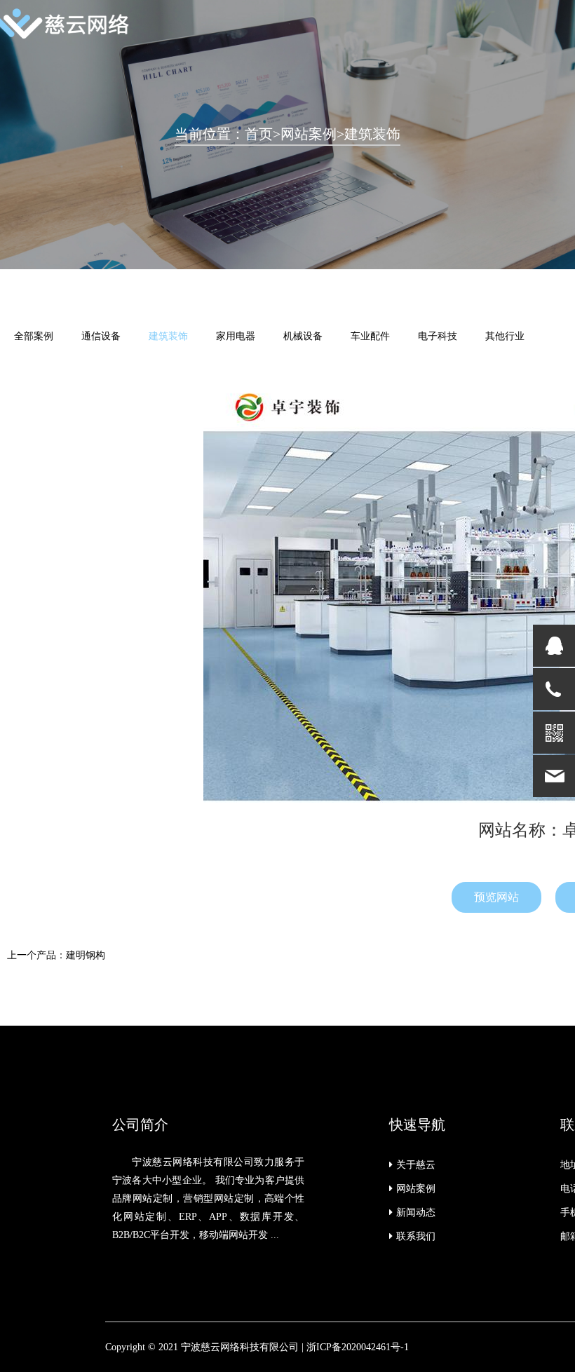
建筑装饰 (372, 134)
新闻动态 (415, 1212)
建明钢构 (85, 955)
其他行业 (505, 336)
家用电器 (235, 336)
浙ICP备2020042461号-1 (357, 1347)
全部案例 (33, 336)
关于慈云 (415, 1165)
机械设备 (303, 336)
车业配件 (370, 336)
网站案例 (308, 134)
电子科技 (437, 336)
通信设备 (101, 336)
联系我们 (415, 1236)
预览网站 (496, 897)
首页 (259, 134)
